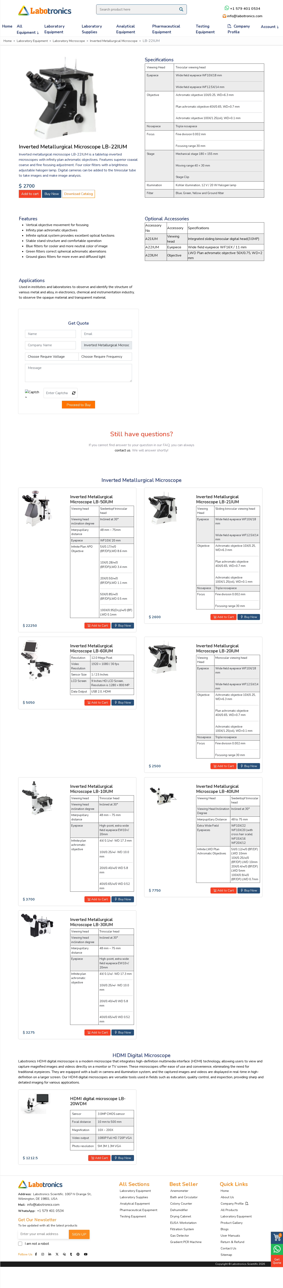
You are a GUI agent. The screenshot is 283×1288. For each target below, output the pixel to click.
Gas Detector (179, 1236)
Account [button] (269, 26)
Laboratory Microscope (69, 41)
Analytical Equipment (125, 29)
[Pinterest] (78, 1254)
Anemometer (179, 1191)
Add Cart (101, 1158)
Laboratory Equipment (54, 29)
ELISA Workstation (183, 1223)
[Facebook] (36, 1254)
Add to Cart (99, 625)
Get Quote (277, 1261)
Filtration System (182, 1229)
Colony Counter (181, 1204)
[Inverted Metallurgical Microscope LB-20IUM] (163, 656)
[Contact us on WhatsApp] (277, 1249)
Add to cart (30, 193)
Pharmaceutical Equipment (166, 29)
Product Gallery (232, 1223)
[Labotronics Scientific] (44, 7)
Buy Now (51, 193)
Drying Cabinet (180, 1216)
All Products (229, 1210)
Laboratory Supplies (92, 29)
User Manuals (230, 1236)
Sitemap (226, 1255)
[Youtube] (85, 1254)
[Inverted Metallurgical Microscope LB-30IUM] (37, 925)
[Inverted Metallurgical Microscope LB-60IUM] (37, 659)
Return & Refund (232, 1242)
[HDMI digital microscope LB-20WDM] (37, 1102)
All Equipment (27, 29)
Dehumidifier (179, 1210)
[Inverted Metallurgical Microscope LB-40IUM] (163, 796)
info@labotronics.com (244, 16)
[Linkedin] (50, 1254)
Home (7, 26)
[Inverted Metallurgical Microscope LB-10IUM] (37, 798)
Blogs (225, 1229)
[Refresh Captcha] (74, 393)
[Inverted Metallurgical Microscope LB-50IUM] (37, 508)
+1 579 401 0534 (244, 8)
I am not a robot (37, 1243)
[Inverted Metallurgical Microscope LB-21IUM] (163, 507)
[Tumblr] (71, 1254)
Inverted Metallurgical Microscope (114, 41)
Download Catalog (78, 193)
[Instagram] (43, 1254)
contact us (122, 450)
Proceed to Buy (79, 404)
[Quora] (64, 1254)
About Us (227, 1197)
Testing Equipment (205, 29)
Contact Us (228, 1248)
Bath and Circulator (184, 1197)
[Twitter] (57, 1254)
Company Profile (239, 29)
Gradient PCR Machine (186, 1242)
